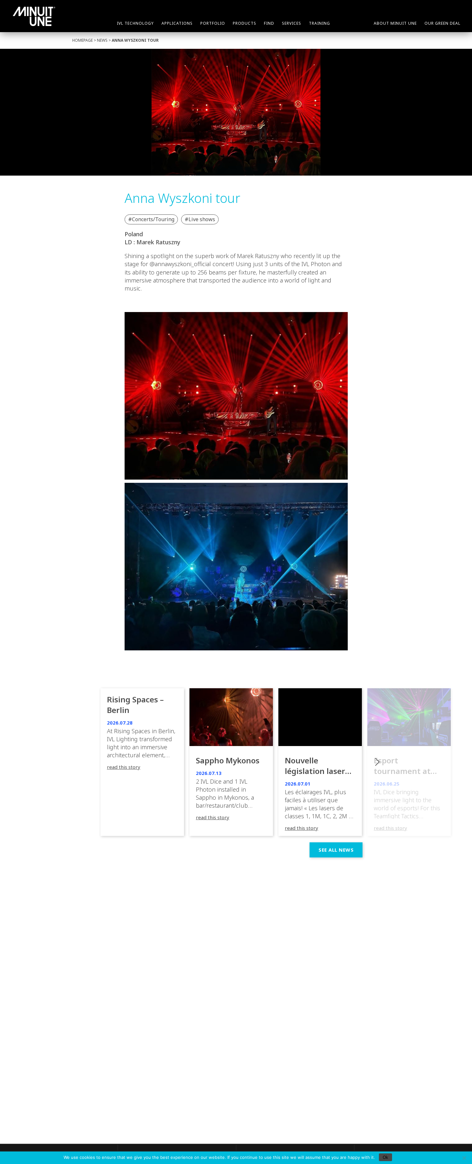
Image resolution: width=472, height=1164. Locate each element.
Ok (385, 1157)
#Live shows (200, 219)
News (102, 40)
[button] (409, 762)
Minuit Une (34, 16)
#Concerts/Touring (151, 219)
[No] (464, 1158)
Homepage (82, 40)
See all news (336, 850)
